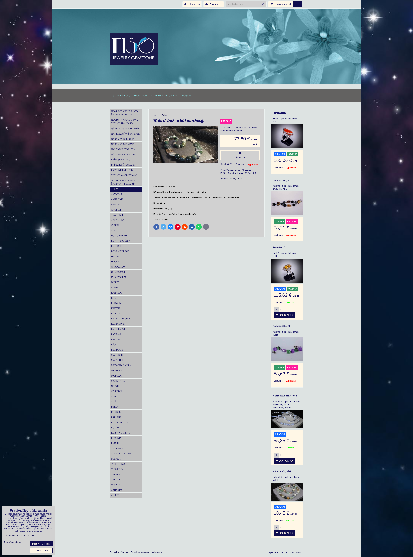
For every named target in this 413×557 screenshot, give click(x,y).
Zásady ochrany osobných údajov (146, 552)
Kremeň (116, 303)
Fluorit (116, 246)
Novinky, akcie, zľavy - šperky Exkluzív (125, 113)
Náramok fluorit (281, 326)
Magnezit (117, 355)
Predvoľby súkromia (119, 552)
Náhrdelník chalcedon (285, 395)
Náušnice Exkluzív (123, 149)
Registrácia (215, 4)
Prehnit (116, 417)
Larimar (116, 334)
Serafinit (117, 448)
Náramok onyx (281, 180)
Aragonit (117, 214)
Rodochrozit (119, 422)
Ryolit (115, 443)
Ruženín (116, 438)
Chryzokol (118, 272)
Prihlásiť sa (193, 4)
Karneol (116, 292)
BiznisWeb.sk (295, 552)
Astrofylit (118, 220)
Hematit (116, 256)
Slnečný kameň (121, 453)
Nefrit (115, 386)
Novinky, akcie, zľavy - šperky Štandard (125, 121)
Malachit (117, 360)
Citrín (115, 225)
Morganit (117, 375)
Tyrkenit (117, 474)
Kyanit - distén (121, 318)
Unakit (115, 484)
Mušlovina (118, 381)
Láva (113, 344)
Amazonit (117, 199)
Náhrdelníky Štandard (125, 133)
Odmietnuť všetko (41, 550)
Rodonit (116, 427)
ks (281, 309)
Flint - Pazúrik (120, 240)
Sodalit (116, 458)
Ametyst (116, 204)
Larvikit (116, 339)
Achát (115, 188)
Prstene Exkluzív (122, 170)
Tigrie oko (118, 464)
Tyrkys (115, 479)
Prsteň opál (279, 247)
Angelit (116, 209)
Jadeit (115, 282)
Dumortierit (119, 235)
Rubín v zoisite (120, 432)
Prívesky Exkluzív (122, 159)
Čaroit (115, 230)
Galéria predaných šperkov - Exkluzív (123, 182)
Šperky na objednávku (125, 175)
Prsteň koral (279, 112)
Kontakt (187, 95)
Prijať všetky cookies (41, 544)
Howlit (116, 261)
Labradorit (118, 323)
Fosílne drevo (120, 251)
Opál (114, 401)
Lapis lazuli (118, 329)
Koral (115, 298)
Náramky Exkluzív (123, 138)
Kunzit (115, 313)
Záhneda (116, 489)
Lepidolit (117, 349)
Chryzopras (118, 277)
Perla (114, 406)
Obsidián (116, 391)
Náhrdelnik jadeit (282, 471)
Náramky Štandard (123, 144)
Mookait (116, 370)
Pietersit (117, 412)
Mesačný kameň (121, 365)
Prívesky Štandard (123, 164)
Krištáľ (116, 308)
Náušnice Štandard (123, 154)
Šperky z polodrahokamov (130, 95)
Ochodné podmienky (164, 95)
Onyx (114, 396)
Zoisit (115, 495)
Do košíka (285, 315)
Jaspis (114, 287)
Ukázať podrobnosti (13, 542)
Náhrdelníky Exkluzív (125, 128)
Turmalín (117, 469)
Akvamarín (118, 194)
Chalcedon (118, 266)
